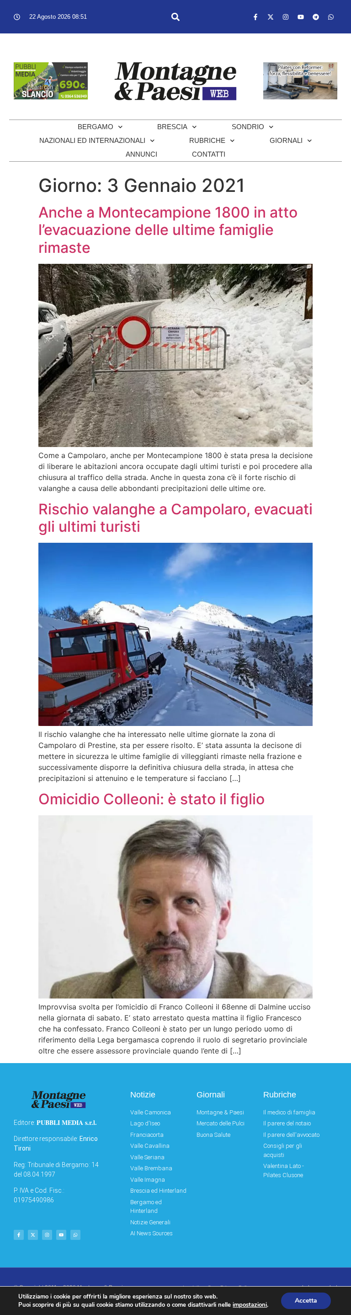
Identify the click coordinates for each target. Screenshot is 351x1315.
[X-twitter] (270, 17)
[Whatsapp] (330, 17)
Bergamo (95, 127)
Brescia (172, 127)
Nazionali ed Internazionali (92, 140)
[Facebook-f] (255, 17)
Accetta (306, 1300)
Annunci (141, 154)
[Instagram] (285, 17)
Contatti (208, 154)
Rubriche (207, 140)
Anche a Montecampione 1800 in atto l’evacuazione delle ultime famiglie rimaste (168, 229)
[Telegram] (315, 17)
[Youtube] (300, 17)
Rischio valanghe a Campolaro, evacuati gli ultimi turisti (175, 517)
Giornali (286, 140)
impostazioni (250, 1305)
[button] (175, 16)
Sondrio (248, 127)
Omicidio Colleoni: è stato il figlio (151, 799)
